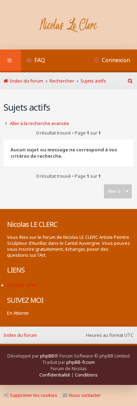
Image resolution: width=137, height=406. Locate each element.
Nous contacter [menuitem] (85, 395)
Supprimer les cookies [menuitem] (33, 395)
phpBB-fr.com (80, 362)
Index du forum (20, 335)
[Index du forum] (68, 25)
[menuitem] (35, 61)
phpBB (47, 356)
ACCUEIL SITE (21, 285)
